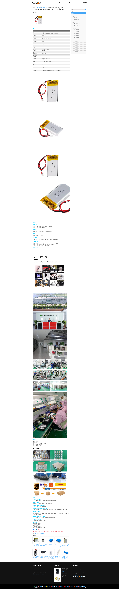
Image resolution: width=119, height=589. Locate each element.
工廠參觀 (37, 574)
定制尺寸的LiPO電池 (77, 23)
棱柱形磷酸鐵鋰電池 (77, 37)
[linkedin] (85, 2)
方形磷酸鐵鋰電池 (76, 35)
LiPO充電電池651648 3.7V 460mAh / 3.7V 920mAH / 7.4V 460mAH (65, 557)
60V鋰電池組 (76, 47)
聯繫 (72, 11)
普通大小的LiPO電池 (44, 7)
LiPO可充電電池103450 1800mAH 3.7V (58, 557)
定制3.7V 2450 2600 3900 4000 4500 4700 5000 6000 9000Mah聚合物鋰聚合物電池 (58, 546)
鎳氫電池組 (75, 17)
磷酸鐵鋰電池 (74, 28)
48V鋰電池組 (76, 45)
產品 (39, 7)
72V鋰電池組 (76, 49)
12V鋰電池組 (76, 41)
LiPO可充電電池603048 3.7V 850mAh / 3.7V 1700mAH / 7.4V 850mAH (50, 557)
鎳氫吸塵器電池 (76, 19)
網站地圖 (43, 574)
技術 (34, 574)
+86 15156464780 (64, 1)
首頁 (37, 7)
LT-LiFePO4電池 (76, 31)
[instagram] (86, 2)
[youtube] (83, 2)
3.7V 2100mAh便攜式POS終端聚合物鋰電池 (43, 557)
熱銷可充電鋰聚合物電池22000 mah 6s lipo (36, 557)
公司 (33, 574)
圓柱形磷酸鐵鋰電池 (77, 29)
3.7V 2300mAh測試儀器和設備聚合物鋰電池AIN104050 (43, 545)
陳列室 (40, 574)
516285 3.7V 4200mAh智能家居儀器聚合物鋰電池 (65, 545)
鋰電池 (73, 22)
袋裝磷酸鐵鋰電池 (76, 33)
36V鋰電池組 (76, 43)
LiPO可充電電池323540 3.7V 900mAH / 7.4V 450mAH (50, 545)
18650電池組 (76, 51)
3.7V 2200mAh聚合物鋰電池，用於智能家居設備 (36, 545)
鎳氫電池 (74, 16)
